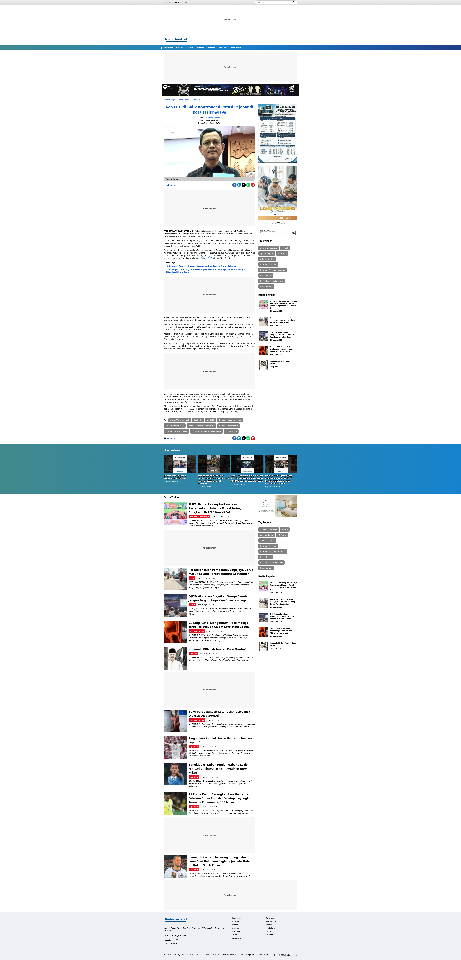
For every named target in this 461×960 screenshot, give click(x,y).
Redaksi (167, 954)
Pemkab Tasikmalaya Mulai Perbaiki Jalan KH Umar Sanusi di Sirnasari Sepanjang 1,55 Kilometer (213, 479)
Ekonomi (190, 48)
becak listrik (265, 275)
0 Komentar (171, 185)
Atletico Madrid (267, 259)
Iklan (202, 954)
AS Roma (282, 253)
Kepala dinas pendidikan (230, 420)
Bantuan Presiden (268, 264)
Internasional (271, 921)
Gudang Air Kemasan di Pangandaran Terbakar (175, 477)
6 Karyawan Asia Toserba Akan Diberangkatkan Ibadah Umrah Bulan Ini (202, 266)
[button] (236, 47)
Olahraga (211, 48)
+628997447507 (171, 940)
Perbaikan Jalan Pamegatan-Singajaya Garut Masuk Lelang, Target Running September (282, 320)
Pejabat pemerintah (175, 425)
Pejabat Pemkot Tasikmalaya (201, 425)
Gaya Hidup (270, 918)
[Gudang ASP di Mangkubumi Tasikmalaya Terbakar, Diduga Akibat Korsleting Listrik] (263, 350)
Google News (251, 954)
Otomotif (269, 935)
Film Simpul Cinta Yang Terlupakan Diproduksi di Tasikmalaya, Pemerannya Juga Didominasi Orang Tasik (205, 270)
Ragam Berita (235, 48)
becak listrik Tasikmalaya (271, 281)
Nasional (179, 48)
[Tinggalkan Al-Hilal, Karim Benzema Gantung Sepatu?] (175, 747)
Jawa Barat (168, 48)
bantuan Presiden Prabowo (272, 270)
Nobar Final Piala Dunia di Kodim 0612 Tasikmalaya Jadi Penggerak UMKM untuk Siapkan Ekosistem (247, 478)
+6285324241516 (171, 943)
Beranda (167, 99)
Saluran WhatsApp (267, 954)
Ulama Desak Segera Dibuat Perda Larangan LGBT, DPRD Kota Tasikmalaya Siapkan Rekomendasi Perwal (278, 479)
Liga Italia (194, 746)
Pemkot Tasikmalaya (228, 425)
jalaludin (198, 420)
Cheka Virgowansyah (179, 420)
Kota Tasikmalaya (193, 99)
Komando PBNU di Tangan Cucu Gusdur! (217, 649)
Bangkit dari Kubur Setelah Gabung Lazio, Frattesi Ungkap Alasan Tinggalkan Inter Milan (219, 768)
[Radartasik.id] (176, 40)
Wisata (268, 931)
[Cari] (293, 2)
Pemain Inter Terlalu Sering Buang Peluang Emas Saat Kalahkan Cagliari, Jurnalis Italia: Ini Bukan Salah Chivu (220, 861)
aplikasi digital (266, 253)
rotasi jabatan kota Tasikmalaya (206, 431)
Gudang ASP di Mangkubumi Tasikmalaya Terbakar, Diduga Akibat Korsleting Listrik (282, 349)
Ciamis (192, 605)
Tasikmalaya (231, 431)
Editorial (193, 654)
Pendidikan (270, 928)
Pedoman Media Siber (233, 954)
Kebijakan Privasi (213, 954)
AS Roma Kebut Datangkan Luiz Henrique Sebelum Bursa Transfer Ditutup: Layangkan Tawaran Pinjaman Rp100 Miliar (220, 798)
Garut (192, 578)
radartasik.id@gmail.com (175, 935)
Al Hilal (285, 248)
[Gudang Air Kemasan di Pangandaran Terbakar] (180, 464)
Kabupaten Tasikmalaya (199, 517)
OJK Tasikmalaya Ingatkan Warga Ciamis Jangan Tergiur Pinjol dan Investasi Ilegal (282, 334)
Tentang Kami (179, 954)
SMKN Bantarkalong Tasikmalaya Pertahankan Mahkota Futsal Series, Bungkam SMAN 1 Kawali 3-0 (283, 304)
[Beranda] (161, 47)
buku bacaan (266, 286)
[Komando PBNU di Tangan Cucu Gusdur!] (263, 365)
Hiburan (200, 48)
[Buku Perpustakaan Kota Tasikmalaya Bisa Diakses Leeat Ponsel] (175, 721)
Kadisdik (210, 420)
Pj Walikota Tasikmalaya (176, 431)
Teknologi (222, 48)
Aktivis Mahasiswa (268, 248)
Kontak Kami (192, 954)
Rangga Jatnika (213, 117)
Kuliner (269, 925)
